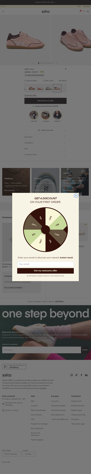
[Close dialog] (76, 196)
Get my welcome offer (45, 271)
